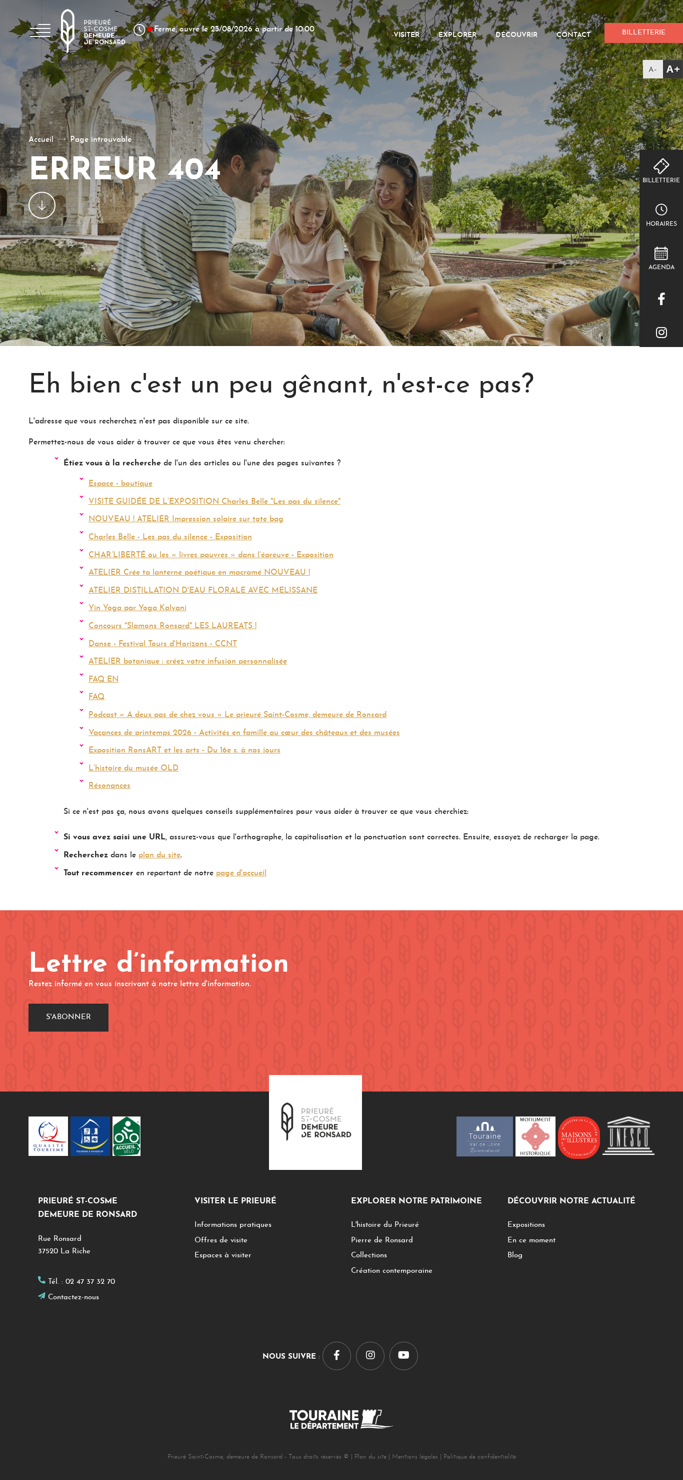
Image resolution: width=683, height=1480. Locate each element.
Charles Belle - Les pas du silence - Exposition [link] (170, 537)
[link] (663, 69)
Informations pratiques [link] (233, 1225)
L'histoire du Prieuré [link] (385, 1225)
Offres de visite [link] (221, 1240)
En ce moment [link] (532, 1240)
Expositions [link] (526, 1225)
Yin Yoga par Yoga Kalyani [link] (137, 608)
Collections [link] (369, 1255)
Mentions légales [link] (415, 1457)
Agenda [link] (661, 268)
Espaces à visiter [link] (223, 1255)
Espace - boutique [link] (120, 484)
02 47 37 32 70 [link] (90, 1282)
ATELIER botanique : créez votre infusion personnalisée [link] (187, 662)
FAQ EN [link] (103, 680)
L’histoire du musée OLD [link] (133, 768)
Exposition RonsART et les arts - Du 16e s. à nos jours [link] (184, 750)
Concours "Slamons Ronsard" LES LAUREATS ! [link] (172, 626)
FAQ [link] (96, 697)
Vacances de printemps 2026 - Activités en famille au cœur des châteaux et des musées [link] (244, 733)
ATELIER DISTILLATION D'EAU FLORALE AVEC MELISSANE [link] (203, 591)
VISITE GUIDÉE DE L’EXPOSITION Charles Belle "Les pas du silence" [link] (214, 502)
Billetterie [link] (661, 181)
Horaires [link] (661, 224)
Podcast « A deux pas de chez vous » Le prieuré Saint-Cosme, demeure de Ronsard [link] (237, 715)
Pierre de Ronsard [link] (382, 1240)
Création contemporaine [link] (391, 1271)
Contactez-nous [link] (73, 1297)
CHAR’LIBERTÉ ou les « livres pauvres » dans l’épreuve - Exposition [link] (211, 555)
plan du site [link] (159, 855)
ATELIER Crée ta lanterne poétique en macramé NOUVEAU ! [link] (199, 573)
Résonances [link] (109, 786)
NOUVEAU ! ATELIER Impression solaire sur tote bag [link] (186, 519)
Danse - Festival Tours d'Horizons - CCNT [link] (162, 644)
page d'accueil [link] (241, 873)
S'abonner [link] (68, 1017)
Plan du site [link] (370, 1457)
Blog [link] (515, 1255)
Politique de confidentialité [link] (480, 1457)
